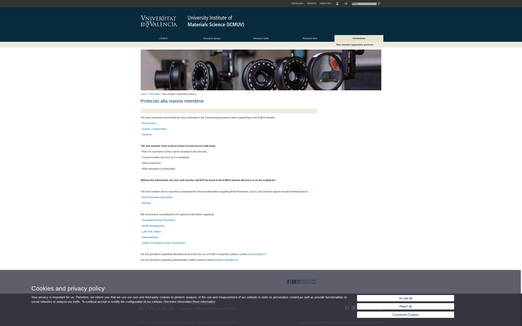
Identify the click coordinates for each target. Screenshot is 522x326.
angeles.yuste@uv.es (226, 260)
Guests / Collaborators (154, 129)
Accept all (405, 298)
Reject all (405, 306)
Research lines (310, 38)
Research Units (261, 38)
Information (359, 38)
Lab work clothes (151, 231)
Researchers (149, 123)
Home (144, 94)
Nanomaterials (150, 237)
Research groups (212, 38)
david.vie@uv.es (257, 254)
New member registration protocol (354, 44)
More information (204, 301)
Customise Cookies (406, 314)
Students (147, 134)
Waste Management (153, 225)
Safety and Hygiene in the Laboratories (163, 243)
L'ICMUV (163, 38)
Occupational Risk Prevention (158, 220)
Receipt (146, 203)
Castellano (297, 3)
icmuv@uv (298, 191)
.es (305, 191)
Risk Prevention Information (157, 197)
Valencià (311, 3)
